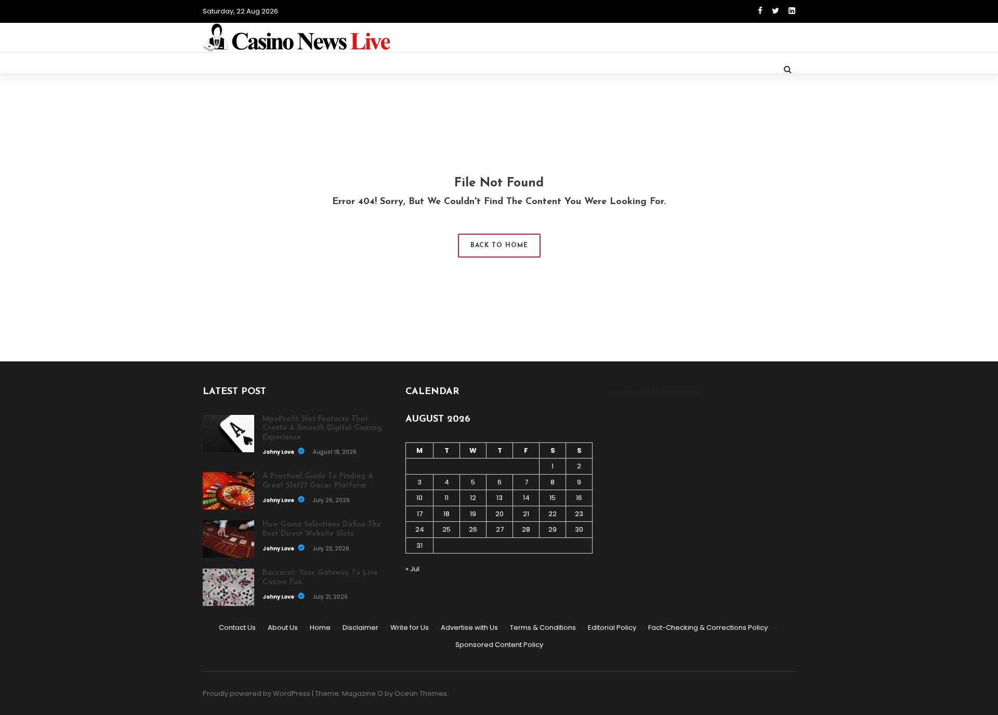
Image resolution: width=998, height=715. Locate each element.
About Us (283, 627)
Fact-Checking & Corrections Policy (708, 627)
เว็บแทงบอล (683, 392)
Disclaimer (360, 627)
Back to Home (499, 245)
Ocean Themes (421, 693)
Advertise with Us (469, 627)
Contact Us (237, 627)
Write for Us (409, 627)
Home (320, 627)
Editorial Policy (612, 627)
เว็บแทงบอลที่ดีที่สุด (636, 392)
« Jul (412, 569)
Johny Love (278, 452)
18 (446, 514)
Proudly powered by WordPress (256, 693)
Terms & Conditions (543, 627)
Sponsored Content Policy (499, 645)
